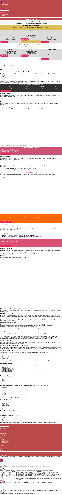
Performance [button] (2, 483)
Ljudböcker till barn (5, 6)
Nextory (3, 15)
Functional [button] (2, 480)
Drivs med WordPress (3, 453)
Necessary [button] (2, 467)
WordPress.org (4, 442)
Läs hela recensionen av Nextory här (31, 172)
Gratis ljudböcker (5, 4)
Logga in (3, 439)
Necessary (3, 468)
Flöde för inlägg (4, 440)
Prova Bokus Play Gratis (6, 221)
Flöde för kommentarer (5, 441)
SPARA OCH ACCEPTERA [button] (5, 494)
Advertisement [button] (2, 488)
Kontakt (3, 424)
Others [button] (1, 491)
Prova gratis (4, 41)
